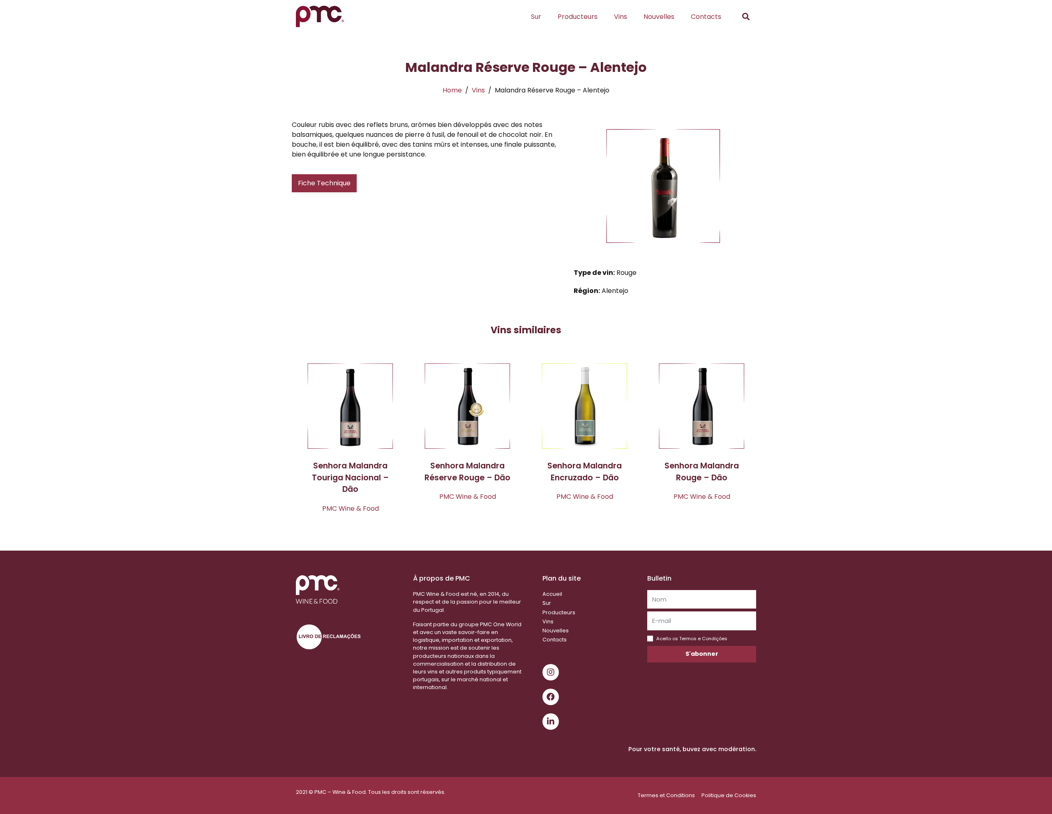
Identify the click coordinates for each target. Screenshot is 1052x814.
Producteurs (578, 16)
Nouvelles (659, 16)
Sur (536, 16)
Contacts (706, 16)
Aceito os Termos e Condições (691, 638)
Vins (620, 16)
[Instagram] (550, 672)
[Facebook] (550, 697)
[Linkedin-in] (550, 721)
